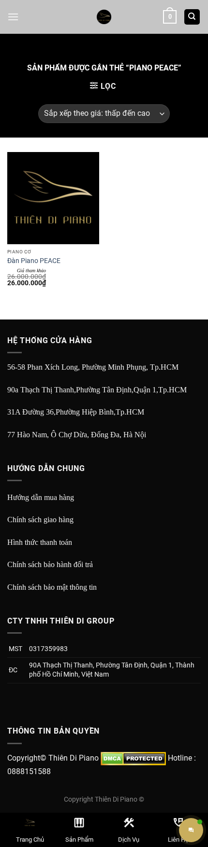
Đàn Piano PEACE (33, 260)
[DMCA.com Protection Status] (133, 758)
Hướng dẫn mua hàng (40, 497)
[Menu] (13, 16)
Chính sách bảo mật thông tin (52, 587)
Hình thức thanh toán (39, 542)
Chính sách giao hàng (40, 519)
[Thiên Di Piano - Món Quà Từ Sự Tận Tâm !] (104, 17)
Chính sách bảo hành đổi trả (50, 564)
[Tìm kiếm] (192, 17)
